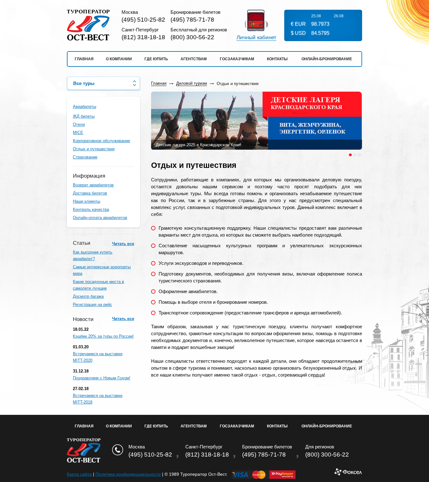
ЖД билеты (84, 116)
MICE (78, 132)
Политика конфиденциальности (128, 474)
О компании (119, 59)
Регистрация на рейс (92, 304)
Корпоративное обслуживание (101, 140)
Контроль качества (91, 209)
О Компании (119, 426)
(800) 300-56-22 (192, 37)
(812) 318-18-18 (143, 37)
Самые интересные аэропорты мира (102, 270)
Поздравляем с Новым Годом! (101, 378)
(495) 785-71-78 (192, 19)
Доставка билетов (90, 193)
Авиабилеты (84, 106)
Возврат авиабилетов (93, 185)
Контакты (277, 59)
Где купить (156, 59)
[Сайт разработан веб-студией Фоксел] (348, 474)
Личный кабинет (256, 37)
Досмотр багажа (88, 296)
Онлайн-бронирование (326, 59)
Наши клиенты (86, 201)
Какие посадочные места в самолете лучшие (98, 285)
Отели (79, 124)
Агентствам (194, 59)
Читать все (123, 243)
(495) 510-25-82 (143, 19)
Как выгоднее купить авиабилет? (92, 255)
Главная (84, 59)
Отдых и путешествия (94, 149)
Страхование (85, 157)
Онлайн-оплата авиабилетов (100, 217)
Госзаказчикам (237, 59)
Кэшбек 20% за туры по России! (103, 336)
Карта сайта (79, 474)
